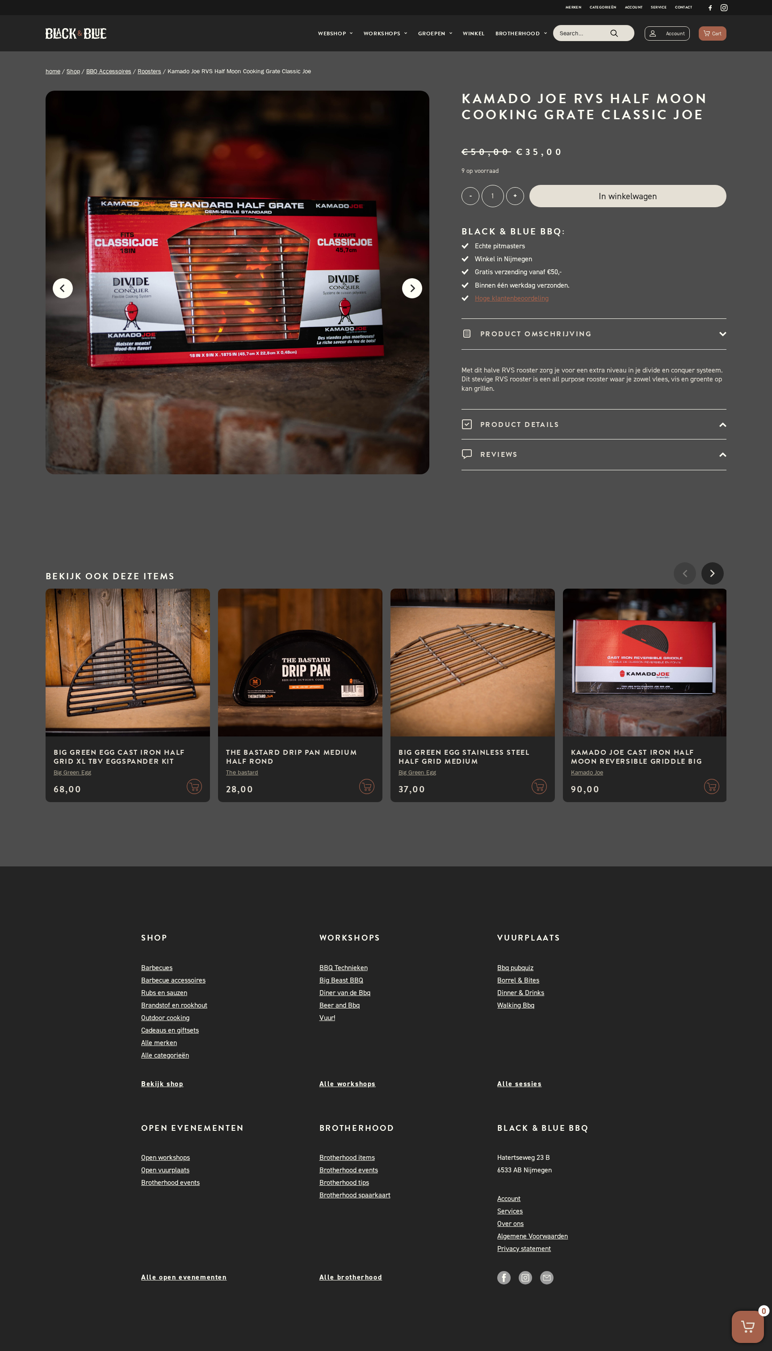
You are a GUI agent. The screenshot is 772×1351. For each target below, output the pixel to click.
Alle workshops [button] (347, 1083)
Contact (683, 7)
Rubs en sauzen (164, 992)
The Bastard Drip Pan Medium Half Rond (291, 757)
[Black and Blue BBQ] (76, 33)
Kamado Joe (587, 772)
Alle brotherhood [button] (350, 1277)
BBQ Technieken (343, 967)
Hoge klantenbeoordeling (512, 298)
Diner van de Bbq (344, 992)
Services (510, 1211)
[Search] (593, 33)
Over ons (510, 1223)
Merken (573, 7)
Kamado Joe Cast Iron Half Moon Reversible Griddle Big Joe (636, 761)
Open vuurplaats (165, 1170)
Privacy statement (524, 1248)
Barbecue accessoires (173, 980)
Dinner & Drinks (520, 992)
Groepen (431, 33)
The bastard (242, 772)
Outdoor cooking (165, 1017)
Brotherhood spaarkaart (354, 1195)
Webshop (332, 33)
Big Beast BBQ (341, 980)
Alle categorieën (165, 1055)
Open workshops (165, 1157)
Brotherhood (517, 33)
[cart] (712, 33)
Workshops (382, 33)
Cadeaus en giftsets (170, 1030)
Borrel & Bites (518, 980)
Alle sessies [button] (519, 1083)
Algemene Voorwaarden (532, 1236)
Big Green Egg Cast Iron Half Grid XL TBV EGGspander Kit (119, 757)
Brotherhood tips (344, 1182)
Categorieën (603, 7)
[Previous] (58, 293)
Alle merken (159, 1042)
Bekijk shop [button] (162, 1083)
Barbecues (156, 967)
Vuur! (327, 1017)
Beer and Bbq (339, 1005)
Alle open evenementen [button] (184, 1277)
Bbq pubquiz (515, 967)
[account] (667, 33)
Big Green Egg (72, 772)
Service (659, 7)
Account (634, 7)
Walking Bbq (515, 1005)
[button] (710, 7)
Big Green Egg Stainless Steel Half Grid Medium (464, 757)
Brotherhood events (170, 1182)
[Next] (416, 293)
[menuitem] (573, 7)
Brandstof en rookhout (174, 1005)
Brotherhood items (347, 1157)
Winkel (474, 33)
